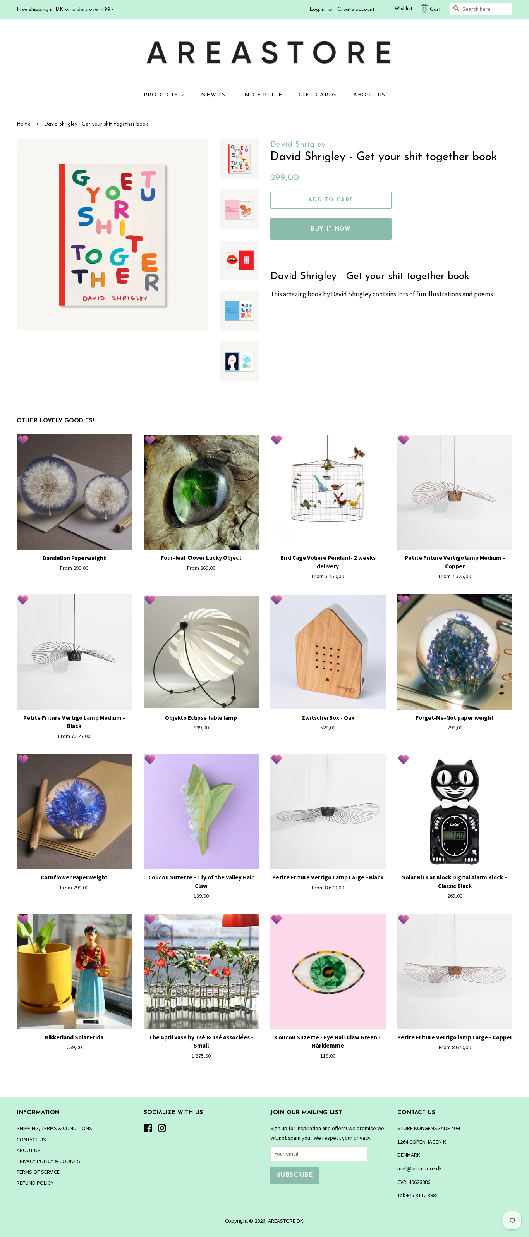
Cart (435, 9)
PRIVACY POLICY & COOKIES (48, 1161)
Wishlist (403, 9)
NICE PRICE (263, 95)
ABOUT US (369, 95)
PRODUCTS (162, 95)
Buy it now (330, 229)
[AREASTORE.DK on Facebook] (148, 1129)
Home (24, 124)
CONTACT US (31, 1139)
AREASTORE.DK (285, 1220)
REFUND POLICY (35, 1182)
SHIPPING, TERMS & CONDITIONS (54, 1128)
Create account (356, 9)
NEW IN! (214, 95)
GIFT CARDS (318, 95)
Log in (317, 9)
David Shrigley (297, 145)
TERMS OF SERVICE (38, 1171)
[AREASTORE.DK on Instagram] (162, 1129)
